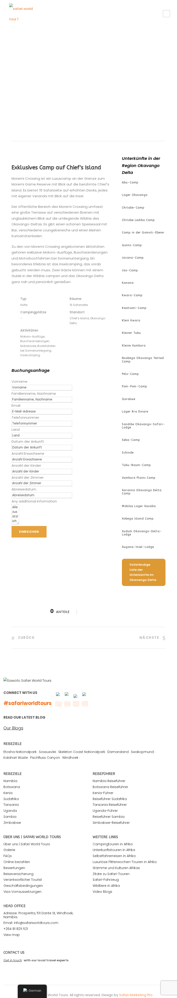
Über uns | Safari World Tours (26, 844)
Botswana (11, 787)
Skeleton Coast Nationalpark (81, 752)
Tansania (11, 804)
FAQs (7, 856)
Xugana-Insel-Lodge (138, 547)
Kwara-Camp (132, 295)
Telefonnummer (25, 417)
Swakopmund (142, 752)
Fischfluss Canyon (45, 757)
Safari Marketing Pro (136, 994)
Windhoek (70, 757)
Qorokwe (128, 399)
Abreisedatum (24, 489)
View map (11, 934)
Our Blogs (13, 728)
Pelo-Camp (130, 374)
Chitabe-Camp (133, 207)
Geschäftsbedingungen (23, 885)
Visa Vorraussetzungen (22, 891)
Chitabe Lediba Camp (138, 220)
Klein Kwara (131, 320)
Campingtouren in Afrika (113, 844)
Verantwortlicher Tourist (22, 879)
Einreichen (29, 531)
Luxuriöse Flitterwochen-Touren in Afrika (124, 862)
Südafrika (11, 799)
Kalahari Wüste (15, 757)
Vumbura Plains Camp (139, 477)
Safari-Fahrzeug (106, 879)
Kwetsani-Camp (134, 308)
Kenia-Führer (103, 793)
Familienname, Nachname (34, 393)
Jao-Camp (130, 270)
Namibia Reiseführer (109, 781)
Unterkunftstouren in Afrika (114, 850)
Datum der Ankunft (28, 441)
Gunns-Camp (132, 245)
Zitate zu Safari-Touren (111, 874)
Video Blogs (102, 891)
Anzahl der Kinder (26, 465)
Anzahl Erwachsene (28, 453)
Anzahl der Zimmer (28, 477)
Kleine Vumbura (134, 345)
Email (16, 405)
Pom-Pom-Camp (134, 386)
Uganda (10, 810)
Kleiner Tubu (131, 333)
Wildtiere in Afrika (106, 885)
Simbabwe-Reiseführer (111, 822)
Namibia (10, 781)
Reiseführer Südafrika (110, 799)
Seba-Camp (131, 440)
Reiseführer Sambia (108, 816)
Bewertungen (14, 868)
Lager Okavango (135, 195)
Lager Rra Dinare (135, 411)
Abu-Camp (130, 182)
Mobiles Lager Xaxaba (139, 506)
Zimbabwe (12, 822)
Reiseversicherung (18, 874)
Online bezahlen (16, 862)
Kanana (128, 282)
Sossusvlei (47, 752)
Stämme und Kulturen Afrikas (116, 868)
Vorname (19, 381)
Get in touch (12, 960)
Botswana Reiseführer (110, 787)
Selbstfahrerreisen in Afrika (114, 856)
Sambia (9, 816)
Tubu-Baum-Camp (136, 465)
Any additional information (34, 501)
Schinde (128, 452)
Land (16, 429)
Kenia (7, 793)
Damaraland (118, 752)
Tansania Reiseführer (110, 804)
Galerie (9, 850)
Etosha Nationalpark (20, 752)
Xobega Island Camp (138, 518)
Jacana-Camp (133, 257)
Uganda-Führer (105, 810)
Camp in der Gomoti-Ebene (143, 232)
